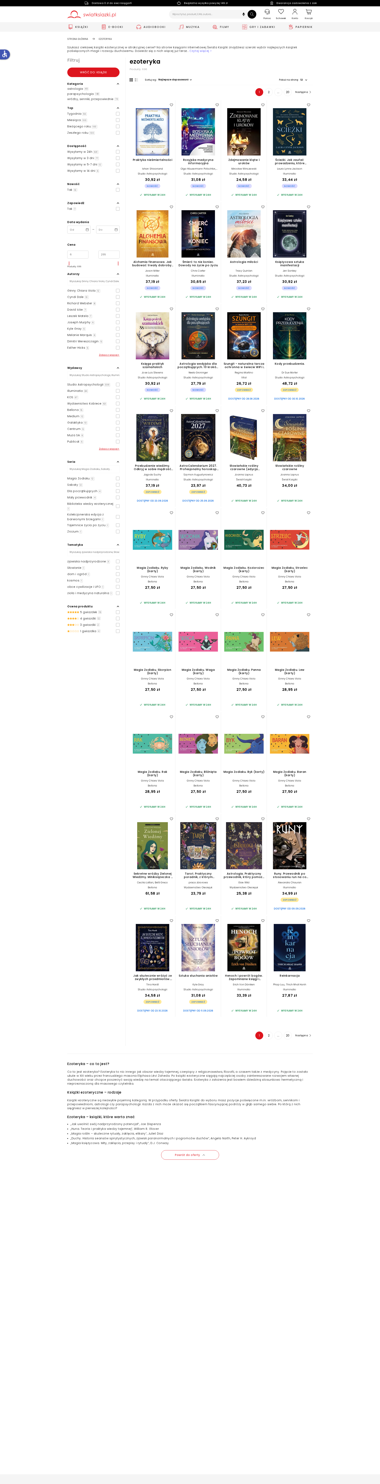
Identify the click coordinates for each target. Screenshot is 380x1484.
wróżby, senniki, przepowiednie (92, 99)
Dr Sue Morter (290, 372)
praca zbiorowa (198, 882)
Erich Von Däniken (244, 984)
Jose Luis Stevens (152, 372)
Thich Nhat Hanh (296, 984)
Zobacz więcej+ (109, 355)
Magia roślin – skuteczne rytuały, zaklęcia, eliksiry (108, 1134)
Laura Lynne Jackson (289, 168)
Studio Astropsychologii (152, 173)
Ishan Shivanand (152, 168)
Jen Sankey (290, 270)
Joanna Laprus (244, 474)
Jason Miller (152, 270)
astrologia (77, 89)
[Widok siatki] (131, 79)
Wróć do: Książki (93, 72)
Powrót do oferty (187, 1155)
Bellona (152, 581)
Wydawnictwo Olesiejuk (198, 887)
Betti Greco (161, 882)
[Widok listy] (136, 79)
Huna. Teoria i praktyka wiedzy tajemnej (101, 1129)
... (278, 92)
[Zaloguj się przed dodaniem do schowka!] (171, 105)
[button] (244, 14)
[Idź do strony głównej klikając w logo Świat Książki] (91, 14)
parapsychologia (83, 94)
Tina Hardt (152, 984)
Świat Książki (244, 479)
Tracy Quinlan (244, 270)
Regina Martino (244, 372)
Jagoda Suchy (152, 474)
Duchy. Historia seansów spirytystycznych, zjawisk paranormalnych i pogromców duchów (139, 1138)
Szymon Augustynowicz (198, 474)
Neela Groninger (198, 372)
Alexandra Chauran (289, 882)
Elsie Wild (244, 882)
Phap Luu (279, 984)
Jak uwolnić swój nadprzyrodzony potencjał (104, 1124)
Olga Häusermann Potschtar (198, 168)
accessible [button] (5, 54)
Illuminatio (289, 173)
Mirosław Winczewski (244, 168)
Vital (244, 377)
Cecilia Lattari (145, 882)
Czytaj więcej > (200, 51)
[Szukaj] (252, 14)
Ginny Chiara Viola (152, 576)
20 (288, 92)
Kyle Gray (198, 984)
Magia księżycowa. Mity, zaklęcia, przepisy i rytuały (109, 1143)
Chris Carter (198, 270)
